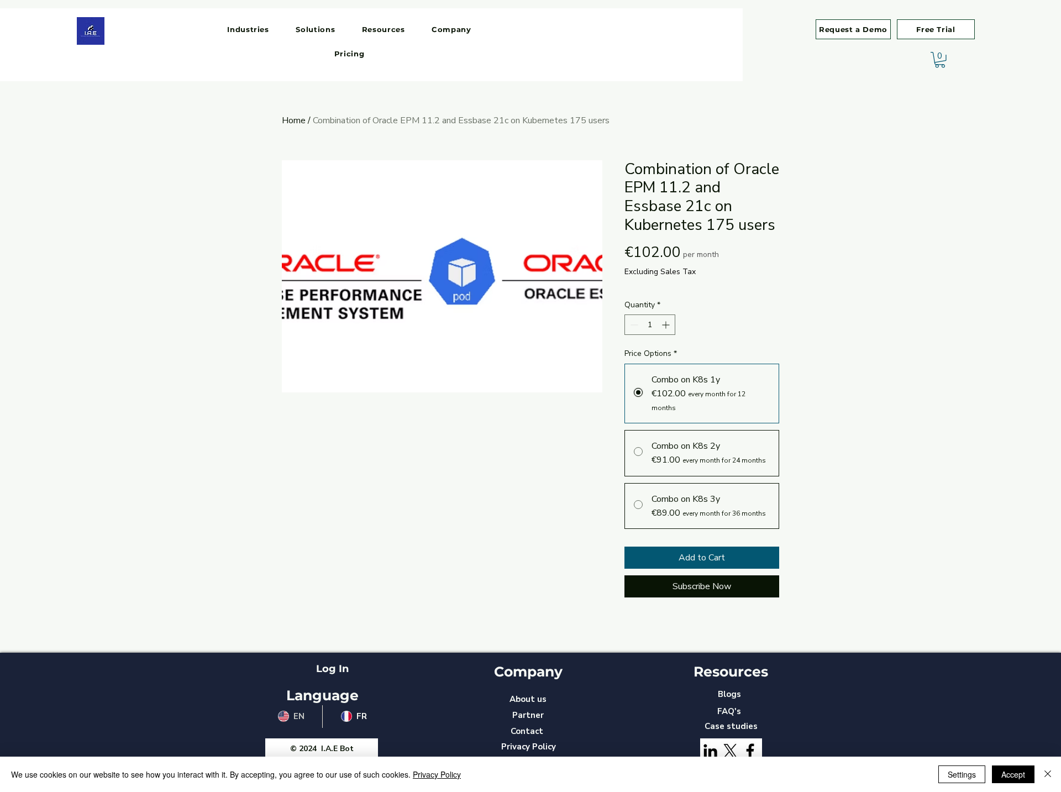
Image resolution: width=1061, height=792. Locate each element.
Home (294, 120)
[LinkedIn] (710, 750)
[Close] (1047, 774)
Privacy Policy (437, 774)
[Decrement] (633, 324)
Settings (962, 774)
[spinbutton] (650, 324)
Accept (1013, 774)
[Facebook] (750, 750)
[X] (730, 750)
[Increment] (667, 324)
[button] (248, 29)
